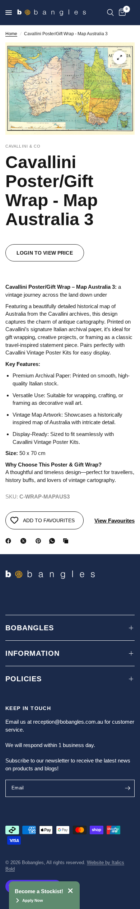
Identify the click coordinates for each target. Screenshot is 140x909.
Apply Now (32, 900)
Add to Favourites (49, 520)
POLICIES (23, 679)
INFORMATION (32, 653)
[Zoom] (119, 57)
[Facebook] (9, 541)
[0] (121, 12)
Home (11, 33)
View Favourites (114, 520)
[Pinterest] (40, 541)
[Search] (110, 12)
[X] (24, 541)
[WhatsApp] (53, 541)
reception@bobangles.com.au (68, 722)
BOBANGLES (29, 628)
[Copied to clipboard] (67, 541)
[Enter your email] (127, 788)
